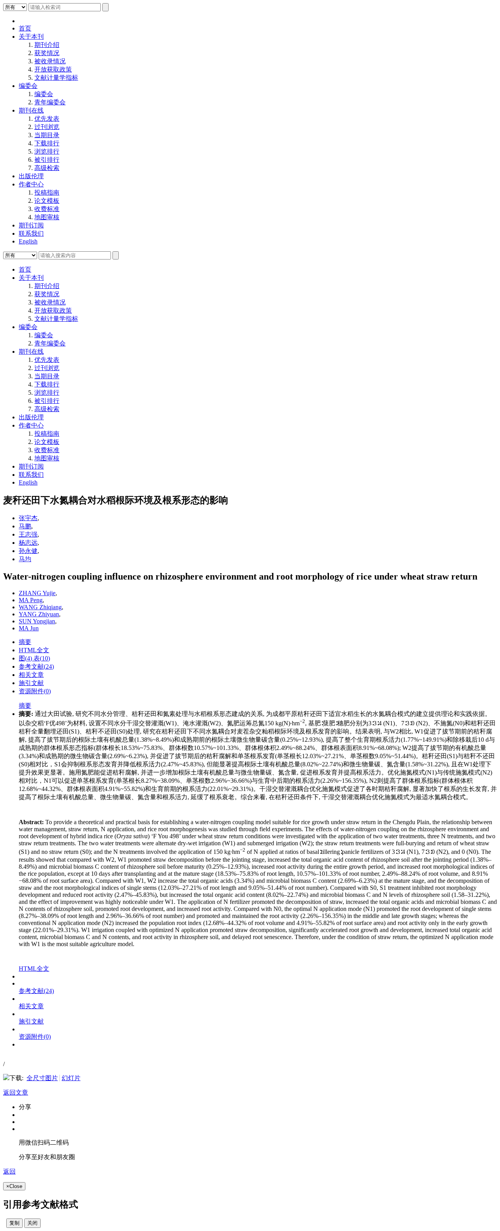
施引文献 (31, 683)
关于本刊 (31, 36)
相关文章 (31, 674)
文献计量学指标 (56, 77)
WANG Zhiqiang (40, 607)
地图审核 (46, 217)
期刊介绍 (46, 44)
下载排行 (46, 143)
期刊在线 (31, 110)
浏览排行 (46, 151)
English (28, 241)
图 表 (34, 658)
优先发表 (46, 118)
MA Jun (29, 628)
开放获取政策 (53, 69)
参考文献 (36, 666)
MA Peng (31, 600)
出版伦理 (31, 176)
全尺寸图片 (42, 1078)
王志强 (28, 534)
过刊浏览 (46, 126)
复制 (14, 1223)
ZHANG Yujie (37, 593)
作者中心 (31, 184)
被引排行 (46, 159)
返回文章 (15, 1092)
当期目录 (46, 135)
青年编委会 (50, 102)
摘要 (25, 642)
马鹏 (25, 526)
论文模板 (46, 200)
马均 (25, 559)
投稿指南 (46, 192)
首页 (25, 28)
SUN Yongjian (37, 621)
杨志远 (28, 542)
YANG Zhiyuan (39, 614)
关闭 (32, 1223)
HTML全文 (34, 650)
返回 (9, 1171)
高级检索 (46, 168)
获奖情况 (46, 53)
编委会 (28, 85)
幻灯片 (71, 1078)
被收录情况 (50, 61)
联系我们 (31, 233)
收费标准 (46, 209)
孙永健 (28, 551)
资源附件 (35, 691)
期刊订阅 (31, 225)
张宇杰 (28, 518)
